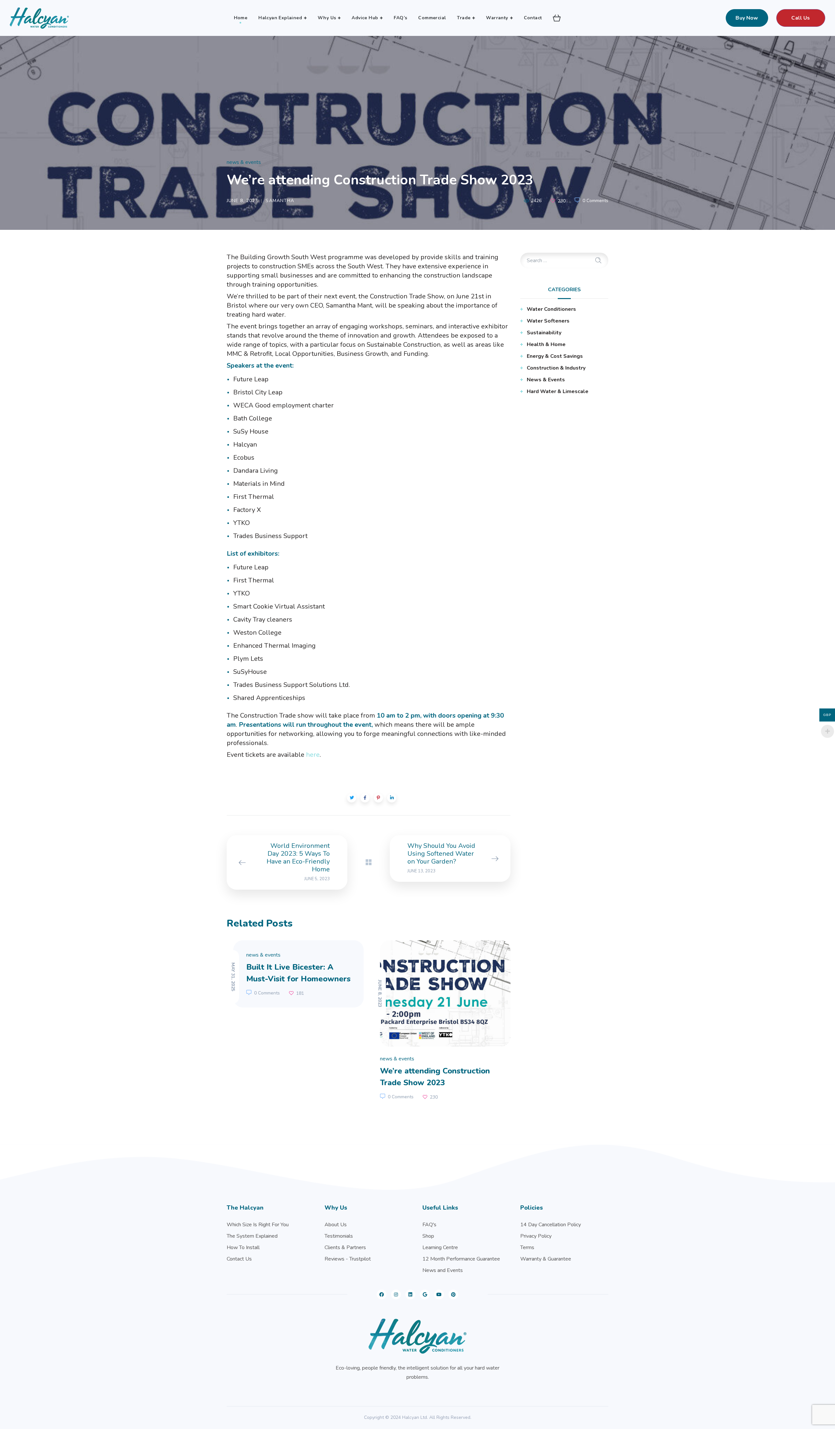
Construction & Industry (556, 368)
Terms (527, 1247)
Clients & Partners (345, 1247)
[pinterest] (453, 1294)
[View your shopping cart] (556, 18)
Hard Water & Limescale (557, 391)
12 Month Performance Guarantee (461, 1258)
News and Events (442, 1270)
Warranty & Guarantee (545, 1258)
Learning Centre (440, 1247)
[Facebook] (382, 1294)
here (313, 754)
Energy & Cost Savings (555, 356)
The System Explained (252, 1236)
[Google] (425, 1294)
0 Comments (595, 201)
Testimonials (339, 1236)
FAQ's (429, 1224)
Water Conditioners (551, 309)
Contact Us (239, 1258)
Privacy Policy (536, 1236)
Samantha (280, 201)
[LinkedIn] (410, 1294)
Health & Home (546, 344)
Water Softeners (548, 321)
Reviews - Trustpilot (348, 1258)
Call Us (800, 18)
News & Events (244, 162)
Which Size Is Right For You (258, 1224)
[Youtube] (439, 1294)
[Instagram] (396, 1294)
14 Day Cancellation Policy (550, 1224)
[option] (295, 974)
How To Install (243, 1247)
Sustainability (544, 332)
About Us (336, 1224)
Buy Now (747, 18)
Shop (428, 1236)
